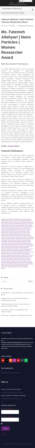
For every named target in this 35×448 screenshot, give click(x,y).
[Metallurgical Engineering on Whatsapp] (26, 360)
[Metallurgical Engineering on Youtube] (3, 360)
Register (3, 433)
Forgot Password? (6, 435)
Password (7, 416)
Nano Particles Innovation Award (10, 237)
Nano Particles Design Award (20, 225)
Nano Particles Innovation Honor (16, 238)
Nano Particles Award (11, 222)
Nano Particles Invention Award (9, 244)
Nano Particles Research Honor (21, 255)
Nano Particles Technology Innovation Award (17, 264)
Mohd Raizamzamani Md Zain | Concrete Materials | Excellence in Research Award (15, 305)
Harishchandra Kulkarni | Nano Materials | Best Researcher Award (14, 310)
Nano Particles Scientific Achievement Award (15, 258)
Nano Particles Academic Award (14, 219)
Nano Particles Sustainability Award (16, 261)
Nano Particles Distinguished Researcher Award (14, 228)
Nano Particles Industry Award (22, 235)
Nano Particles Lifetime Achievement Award (17, 246)
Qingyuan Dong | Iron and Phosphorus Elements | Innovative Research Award (15, 299)
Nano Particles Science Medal (13, 258)
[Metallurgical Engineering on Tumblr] (22, 360)
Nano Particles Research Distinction (20, 252)
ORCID (16, 146)
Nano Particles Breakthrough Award (15, 223)
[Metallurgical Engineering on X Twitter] (6, 360)
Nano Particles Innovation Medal (21, 240)
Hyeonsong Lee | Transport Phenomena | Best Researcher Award (17, 293)
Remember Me (7, 424)
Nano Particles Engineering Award (16, 228)
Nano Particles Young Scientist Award (14, 267)
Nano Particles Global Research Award (15, 234)
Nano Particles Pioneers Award (13, 250)
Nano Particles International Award (21, 243)
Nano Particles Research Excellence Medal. (17, 252)
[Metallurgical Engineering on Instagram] (14, 360)
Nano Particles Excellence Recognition (15, 231)
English (23, 1)
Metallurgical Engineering (11, 8)
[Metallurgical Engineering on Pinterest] (18, 360)
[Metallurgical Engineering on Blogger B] (10, 360)
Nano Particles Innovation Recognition (11, 241)
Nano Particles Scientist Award (19, 261)
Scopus (10, 146)
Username (7, 408)
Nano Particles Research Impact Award (17, 255)
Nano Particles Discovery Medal (24, 226)
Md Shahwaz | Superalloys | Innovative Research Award (16, 315)
